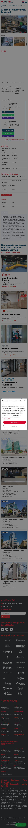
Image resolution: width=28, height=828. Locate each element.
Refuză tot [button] (14, 426)
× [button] (24, 400)
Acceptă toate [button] (14, 422)
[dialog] (14, 414)
